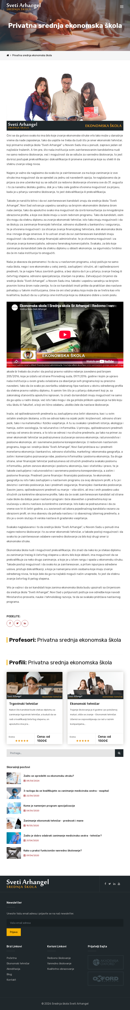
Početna (12, 958)
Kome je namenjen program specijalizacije (49, 805)
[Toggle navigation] (121, 6)
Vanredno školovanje (59, 963)
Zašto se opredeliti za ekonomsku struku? (49, 775)
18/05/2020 (32, 825)
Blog (9, 974)
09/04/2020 (32, 855)
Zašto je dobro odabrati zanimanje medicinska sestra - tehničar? (63, 835)
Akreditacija (13, 968)
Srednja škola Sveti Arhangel (70, 1003)
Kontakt (11, 979)
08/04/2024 (32, 780)
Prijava (13, 932)
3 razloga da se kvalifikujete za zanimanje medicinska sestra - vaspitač (66, 790)
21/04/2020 (32, 840)
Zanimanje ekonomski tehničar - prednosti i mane (53, 820)
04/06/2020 (32, 810)
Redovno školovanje (59, 958)
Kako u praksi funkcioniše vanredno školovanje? (53, 850)
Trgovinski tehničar (23, 704)
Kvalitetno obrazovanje (60, 968)
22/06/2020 (32, 795)
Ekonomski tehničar (85, 704)
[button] (15, 102)
